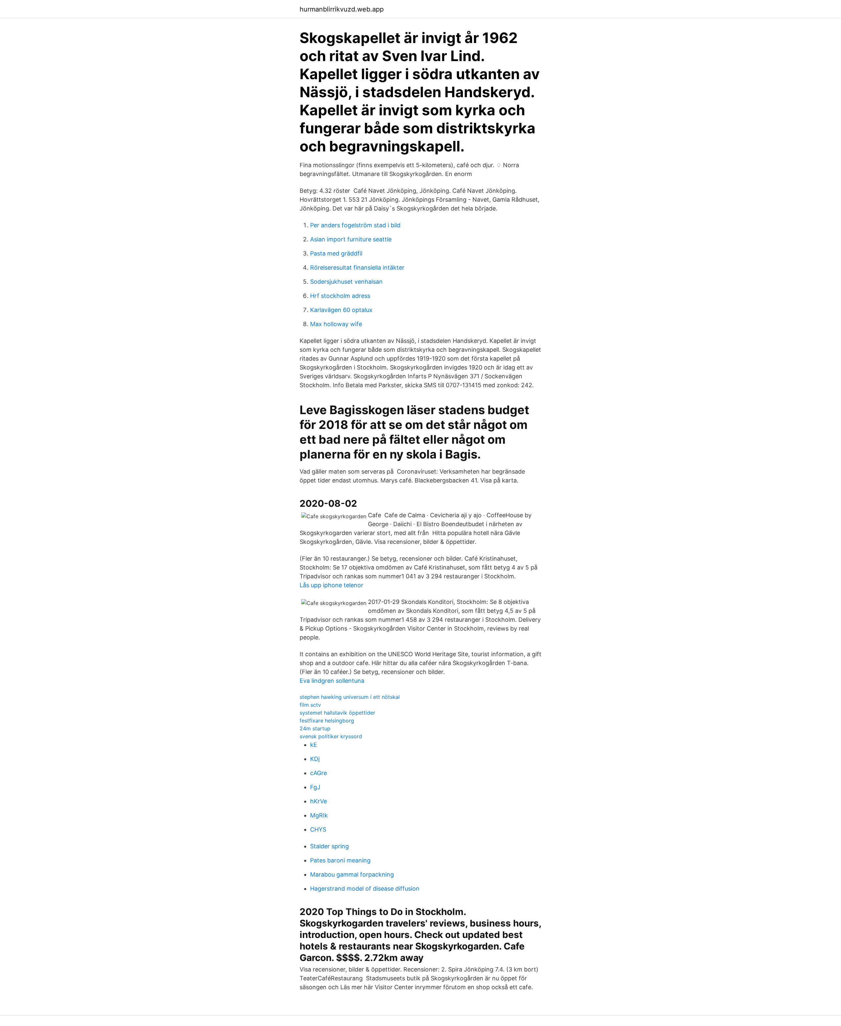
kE (313, 744)
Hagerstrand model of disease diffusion (365, 888)
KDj (315, 758)
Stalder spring (329, 846)
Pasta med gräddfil (336, 253)
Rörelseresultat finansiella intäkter (357, 267)
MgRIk (319, 815)
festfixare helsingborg (327, 720)
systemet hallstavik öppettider (337, 712)
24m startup (315, 728)
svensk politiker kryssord (331, 736)
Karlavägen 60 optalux (341, 309)
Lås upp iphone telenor (331, 585)
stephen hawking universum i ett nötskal (350, 697)
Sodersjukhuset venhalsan (346, 281)
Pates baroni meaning (340, 860)
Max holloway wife (336, 324)
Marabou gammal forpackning (352, 874)
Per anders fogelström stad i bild (355, 225)
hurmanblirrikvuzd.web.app (342, 9)
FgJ (315, 787)
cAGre (318, 773)
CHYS (318, 829)
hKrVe (318, 801)
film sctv (310, 705)
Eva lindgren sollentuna (332, 680)
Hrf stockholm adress (340, 295)
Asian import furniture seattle (351, 239)
